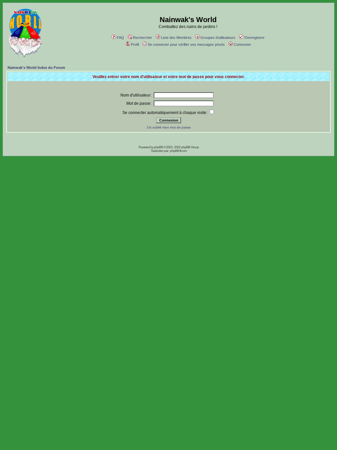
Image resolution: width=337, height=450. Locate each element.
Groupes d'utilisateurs (217, 38)
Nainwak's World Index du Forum (36, 68)
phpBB (158, 147)
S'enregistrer (254, 38)
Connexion (242, 44)
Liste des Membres (176, 38)
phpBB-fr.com (178, 151)
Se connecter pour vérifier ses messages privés (186, 44)
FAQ (120, 38)
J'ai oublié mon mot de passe (168, 127)
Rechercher (142, 38)
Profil (135, 44)
